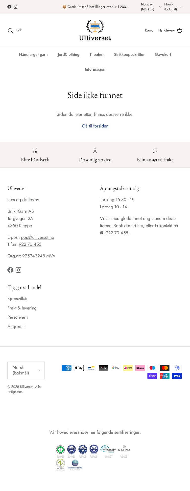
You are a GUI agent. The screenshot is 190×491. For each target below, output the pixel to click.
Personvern (17, 317)
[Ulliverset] (95, 30)
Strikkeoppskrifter (129, 54)
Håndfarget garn (33, 54)
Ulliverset (26, 386)
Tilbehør (97, 54)
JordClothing (68, 54)
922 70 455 (30, 244)
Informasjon (95, 69)
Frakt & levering (22, 308)
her (140, 225)
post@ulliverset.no (37, 237)
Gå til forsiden (95, 126)
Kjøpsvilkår (17, 298)
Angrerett (15, 326)
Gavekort (163, 54)
